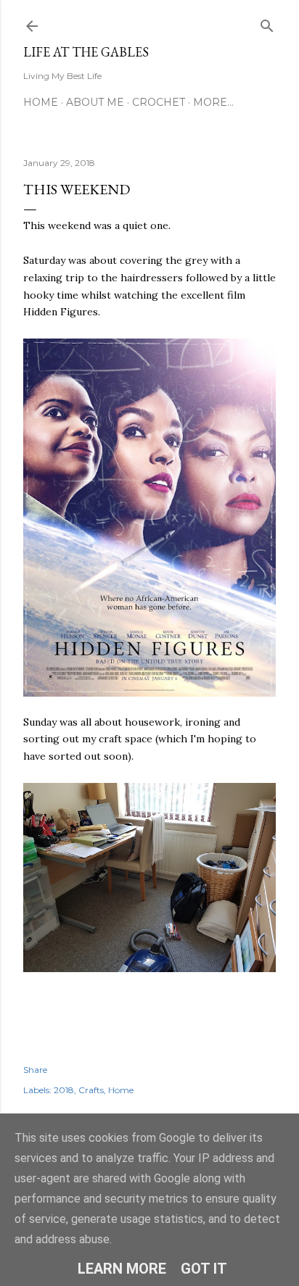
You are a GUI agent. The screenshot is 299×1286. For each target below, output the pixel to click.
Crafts (91, 1089)
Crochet (158, 102)
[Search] (267, 23)
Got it (204, 1268)
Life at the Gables (86, 51)
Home (40, 102)
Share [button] (35, 1069)
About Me (95, 102)
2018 (64, 1089)
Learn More (122, 1268)
